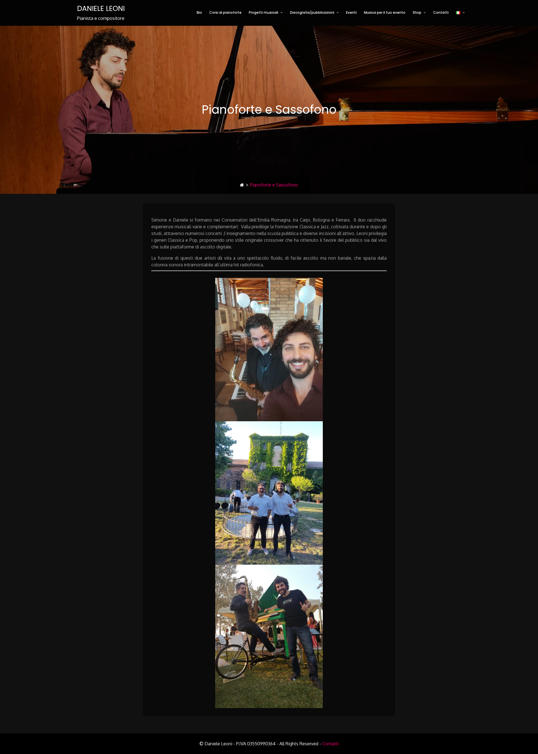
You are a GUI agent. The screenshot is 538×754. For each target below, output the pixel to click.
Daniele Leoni (101, 8)
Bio (199, 12)
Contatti (441, 12)
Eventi (351, 12)
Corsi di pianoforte (225, 12)
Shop (417, 12)
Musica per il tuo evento (384, 12)
